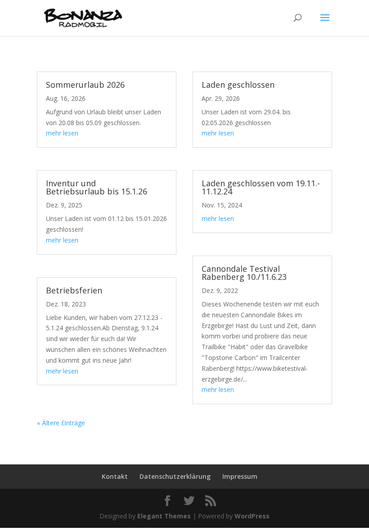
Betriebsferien (74, 290)
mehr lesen (62, 133)
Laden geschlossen (238, 84)
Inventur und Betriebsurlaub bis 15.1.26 (96, 187)
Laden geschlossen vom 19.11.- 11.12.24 (261, 187)
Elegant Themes (164, 516)
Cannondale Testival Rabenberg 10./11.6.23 (244, 272)
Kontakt (115, 476)
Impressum (239, 476)
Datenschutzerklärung (175, 476)
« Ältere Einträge (61, 422)
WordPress (252, 516)
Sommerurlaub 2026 (85, 84)
